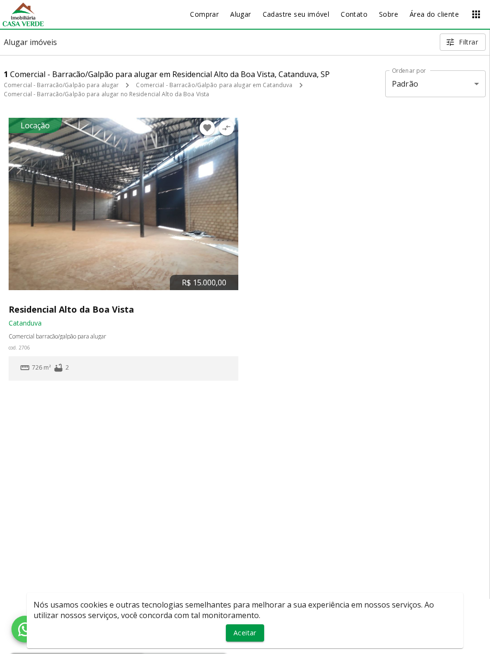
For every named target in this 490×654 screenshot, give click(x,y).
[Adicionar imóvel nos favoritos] (207, 127)
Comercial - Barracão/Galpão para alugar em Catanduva (214, 85)
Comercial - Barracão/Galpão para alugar (61, 85)
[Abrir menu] (476, 14)
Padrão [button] (405, 84)
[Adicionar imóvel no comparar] (226, 127)
